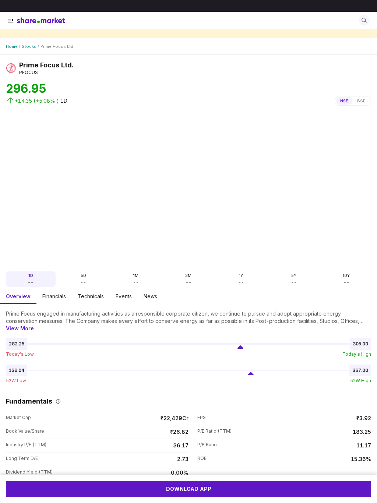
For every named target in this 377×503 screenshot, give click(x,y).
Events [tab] (124, 296)
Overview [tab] (18, 296)
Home (12, 46)
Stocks (29, 46)
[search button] (364, 20)
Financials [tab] (54, 296)
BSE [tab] (361, 100)
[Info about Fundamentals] (56, 401)
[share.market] (41, 20)
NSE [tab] (344, 100)
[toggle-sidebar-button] (10, 21)
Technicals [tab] (91, 296)
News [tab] (150, 296)
